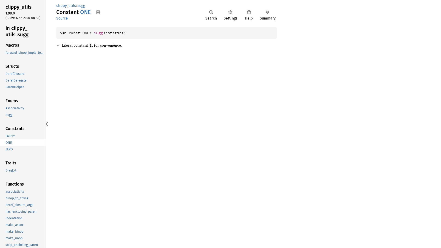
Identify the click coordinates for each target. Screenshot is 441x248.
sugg (81, 5)
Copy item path (98, 12)
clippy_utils (66, 5)
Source (62, 18)
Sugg (98, 33)
